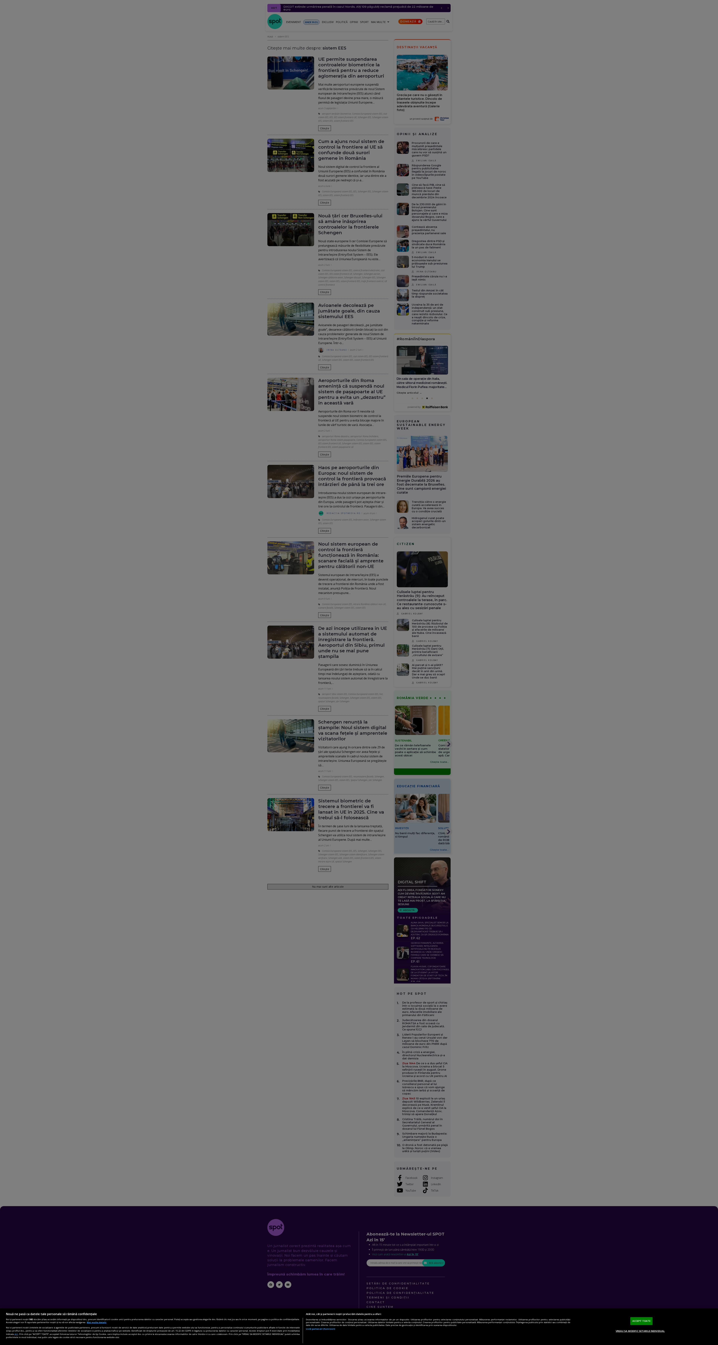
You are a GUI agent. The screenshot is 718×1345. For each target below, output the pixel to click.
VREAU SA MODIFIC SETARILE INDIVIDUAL (640, 1330)
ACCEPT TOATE (641, 1321)
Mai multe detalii (96, 1322)
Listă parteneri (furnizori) (320, 1328)
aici (16, 1334)
